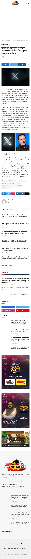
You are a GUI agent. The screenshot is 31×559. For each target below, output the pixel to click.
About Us (10, 548)
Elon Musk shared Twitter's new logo (18, 180)
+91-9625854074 (20, 486)
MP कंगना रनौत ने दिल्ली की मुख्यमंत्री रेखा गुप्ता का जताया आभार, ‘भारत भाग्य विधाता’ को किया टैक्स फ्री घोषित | (20, 339)
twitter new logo (6, 185)
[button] (15, 439)
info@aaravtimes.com (12, 484)
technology (12, 183)
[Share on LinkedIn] (22, 64)
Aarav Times (9, 57)
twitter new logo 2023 (17, 185)
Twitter (18, 183)
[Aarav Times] (15, 3)
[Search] (28, 3)
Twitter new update (7, 187)
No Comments (20, 59)
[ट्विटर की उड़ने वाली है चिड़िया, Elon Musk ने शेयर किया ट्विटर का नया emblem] (15, 77)
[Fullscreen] (27, 445)
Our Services (10, 550)
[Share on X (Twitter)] (14, 64)
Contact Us (17, 548)
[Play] (3, 445)
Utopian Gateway (23, 554)
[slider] (14, 445)
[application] (15, 439)
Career (24, 548)
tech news (4, 183)
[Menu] (2, 3)
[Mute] (25, 445)
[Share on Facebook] (5, 64)
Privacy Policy (20, 550)
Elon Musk (4, 180)
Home (4, 548)
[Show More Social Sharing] (28, 64)
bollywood (4, 44)
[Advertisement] (15, 23)
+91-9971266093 (10, 486)
